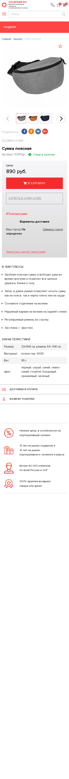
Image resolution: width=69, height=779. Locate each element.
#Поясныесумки (16, 214)
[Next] (61, 119)
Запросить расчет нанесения (25, 252)
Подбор (10, 27)
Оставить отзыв (12, 140)
